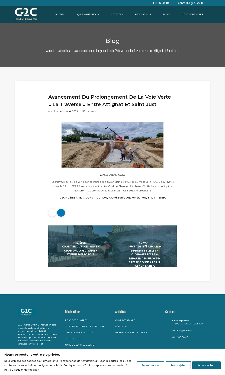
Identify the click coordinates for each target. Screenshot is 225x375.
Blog (166, 14)
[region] (112, 362)
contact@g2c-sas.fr (182, 330)
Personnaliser (150, 365)
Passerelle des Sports (79, 332)
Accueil (60, 14)
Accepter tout (206, 365)
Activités (117, 14)
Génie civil (121, 326)
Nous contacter (192, 14)
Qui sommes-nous (88, 14)
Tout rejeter (178, 365)
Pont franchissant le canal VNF (84, 326)
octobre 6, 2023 (68, 111)
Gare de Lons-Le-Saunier (80, 344)
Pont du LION (73, 338)
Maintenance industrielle (131, 332)
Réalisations (143, 14)
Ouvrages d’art (125, 320)
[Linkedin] (61, 213)
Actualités (64, 50)
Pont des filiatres (76, 320)
